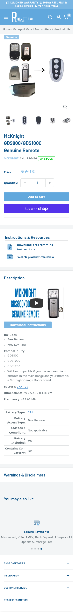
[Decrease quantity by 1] (25, 183)
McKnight (11, 158)
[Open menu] (6, 17)
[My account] (59, 17)
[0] (65, 17)
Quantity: (11, 183)
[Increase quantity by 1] (50, 183)
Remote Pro (12, 458)
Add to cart (36, 197)
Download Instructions (28, 325)
